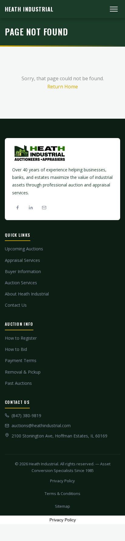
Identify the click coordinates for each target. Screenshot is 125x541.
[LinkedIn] (30, 208)
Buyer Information (23, 271)
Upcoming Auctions (24, 249)
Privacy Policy (62, 480)
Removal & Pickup (23, 372)
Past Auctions (18, 383)
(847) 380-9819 (26, 415)
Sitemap (62, 506)
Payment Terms (20, 360)
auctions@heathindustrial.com (41, 425)
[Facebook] (17, 208)
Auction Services (21, 282)
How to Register (21, 338)
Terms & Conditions (62, 493)
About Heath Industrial (27, 294)
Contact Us (16, 305)
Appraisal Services (22, 260)
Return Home (62, 86)
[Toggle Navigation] (113, 9)
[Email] (44, 208)
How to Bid (16, 349)
